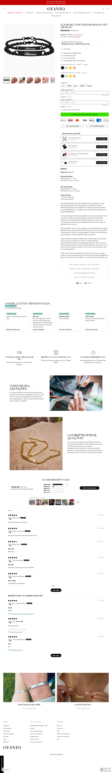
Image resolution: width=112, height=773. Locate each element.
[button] (65, 30)
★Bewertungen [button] (1, 764)
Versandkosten (76, 37)
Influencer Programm (63, 736)
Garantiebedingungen (36, 731)
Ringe (5, 739)
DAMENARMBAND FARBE (74, 73)
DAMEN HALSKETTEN (44, 13)
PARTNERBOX (72, 146)
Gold (70, 67)
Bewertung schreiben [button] (89, 488)
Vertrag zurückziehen (36, 742)
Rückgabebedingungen (84, 273)
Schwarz (62, 67)
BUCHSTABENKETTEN (82, 13)
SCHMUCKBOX (73, 162)
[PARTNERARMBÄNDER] (29, 687)
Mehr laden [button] (56, 590)
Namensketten (7, 728)
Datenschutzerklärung (63, 734)
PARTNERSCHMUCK (63, 13)
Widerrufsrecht (34, 739)
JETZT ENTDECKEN (29, 708)
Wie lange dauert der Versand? (85, 264)
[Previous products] (103, 133)
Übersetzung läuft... (17, 632)
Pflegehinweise (34, 736)
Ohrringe (6, 736)
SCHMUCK (29, 13)
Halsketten (6, 725)
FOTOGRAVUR (98, 13)
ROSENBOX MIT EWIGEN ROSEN (78, 154)
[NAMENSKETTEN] (83, 687)
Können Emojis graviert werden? (84, 269)
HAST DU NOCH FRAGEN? (84, 277)
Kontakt (32, 728)
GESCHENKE (56, 16)
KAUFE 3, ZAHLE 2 (15, 13)
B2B (58, 739)
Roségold (74, 67)
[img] (57, 306)
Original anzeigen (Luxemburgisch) (22, 614)
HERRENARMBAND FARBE (74, 64)
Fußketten (6, 742)
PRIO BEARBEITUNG (74, 138)
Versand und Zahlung (36, 734)
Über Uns (59, 725)
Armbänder (6, 731)
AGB (58, 731)
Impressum (60, 728)
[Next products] (107, 133)
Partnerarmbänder (8, 734)
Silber (66, 67)
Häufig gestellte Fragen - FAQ (38, 725)
